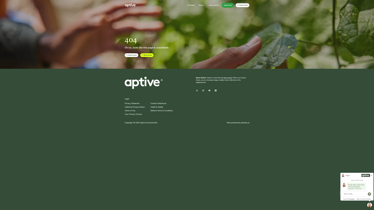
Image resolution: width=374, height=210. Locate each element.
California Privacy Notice (135, 107)
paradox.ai (245, 123)
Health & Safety (156, 107)
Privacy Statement (132, 103)
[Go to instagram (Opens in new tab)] (203, 90)
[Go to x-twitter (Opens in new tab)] (197, 90)
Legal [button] (127, 99)
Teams (200, 5)
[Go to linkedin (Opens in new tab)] (215, 90)
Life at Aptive (214, 5)
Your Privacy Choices (133, 114)
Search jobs (243, 5)
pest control (228, 78)
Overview (191, 5)
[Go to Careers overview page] (130, 5)
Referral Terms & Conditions (161, 111)
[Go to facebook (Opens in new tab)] (209, 90)
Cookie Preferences (158, 103)
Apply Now (228, 5)
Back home (148, 55)
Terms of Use (130, 111)
